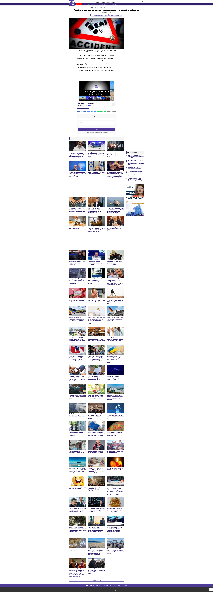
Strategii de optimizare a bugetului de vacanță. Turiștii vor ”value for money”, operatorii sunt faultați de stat (77, 320)
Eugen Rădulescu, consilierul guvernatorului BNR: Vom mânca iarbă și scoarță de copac (136, 156)
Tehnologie (102, 2)
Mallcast (108, 2)
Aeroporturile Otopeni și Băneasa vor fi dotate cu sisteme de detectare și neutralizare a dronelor (96, 416)
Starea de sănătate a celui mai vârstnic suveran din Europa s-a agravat (96, 452)
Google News (90, 105)
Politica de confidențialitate (89, 585)
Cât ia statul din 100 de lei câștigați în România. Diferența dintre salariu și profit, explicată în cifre (115, 154)
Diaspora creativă (108, 1)
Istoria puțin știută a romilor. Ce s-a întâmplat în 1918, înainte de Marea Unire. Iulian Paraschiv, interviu (96, 154)
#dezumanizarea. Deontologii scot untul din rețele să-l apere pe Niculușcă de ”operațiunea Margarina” (115, 511)
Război (88, 1)
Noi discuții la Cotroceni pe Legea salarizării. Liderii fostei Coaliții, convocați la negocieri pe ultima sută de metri (135, 173)
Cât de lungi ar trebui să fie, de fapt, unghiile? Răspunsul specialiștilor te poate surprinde (77, 210)
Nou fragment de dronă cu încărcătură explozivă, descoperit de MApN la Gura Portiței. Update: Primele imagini (77, 529)
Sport (97, 2)
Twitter (92, 111)
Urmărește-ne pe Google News (116, 15)
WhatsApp (102, 111)
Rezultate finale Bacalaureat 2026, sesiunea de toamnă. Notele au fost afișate (77, 434)
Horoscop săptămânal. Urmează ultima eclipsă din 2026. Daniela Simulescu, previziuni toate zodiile (135, 179)
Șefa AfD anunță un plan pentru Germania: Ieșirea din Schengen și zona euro (115, 319)
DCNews (72, 3)
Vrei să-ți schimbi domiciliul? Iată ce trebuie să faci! (76, 227)
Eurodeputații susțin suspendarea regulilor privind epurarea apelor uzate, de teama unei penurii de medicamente (77, 281)
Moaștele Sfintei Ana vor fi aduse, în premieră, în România (77, 549)
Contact (114, 585)
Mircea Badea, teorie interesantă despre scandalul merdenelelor (134, 168)
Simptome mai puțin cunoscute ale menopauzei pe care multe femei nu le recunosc (77, 300)
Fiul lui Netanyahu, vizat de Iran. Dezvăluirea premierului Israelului (96, 173)
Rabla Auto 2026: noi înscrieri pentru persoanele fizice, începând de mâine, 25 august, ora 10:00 (96, 281)
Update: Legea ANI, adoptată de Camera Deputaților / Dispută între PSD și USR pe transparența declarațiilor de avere (96, 340)
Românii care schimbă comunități (120, 1)
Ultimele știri (78, 1)
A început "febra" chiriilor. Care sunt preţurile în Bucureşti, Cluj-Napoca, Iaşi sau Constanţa (115, 339)
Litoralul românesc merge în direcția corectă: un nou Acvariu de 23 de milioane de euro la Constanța (115, 397)
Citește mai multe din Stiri (96, 580)
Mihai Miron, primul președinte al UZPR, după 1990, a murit (115, 469)
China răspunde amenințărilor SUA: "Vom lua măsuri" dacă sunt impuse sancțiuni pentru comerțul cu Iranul (77, 358)
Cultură (135, 1)
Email (112, 111)
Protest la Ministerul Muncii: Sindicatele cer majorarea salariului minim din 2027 (95, 378)
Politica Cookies (98, 585)
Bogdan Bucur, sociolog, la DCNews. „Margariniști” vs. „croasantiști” (95, 263)
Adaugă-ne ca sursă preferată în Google (100, 15)
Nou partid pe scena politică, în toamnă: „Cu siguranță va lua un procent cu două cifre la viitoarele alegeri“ (102, 4)
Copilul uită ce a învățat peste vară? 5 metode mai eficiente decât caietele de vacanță (95, 396)
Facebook (82, 111)
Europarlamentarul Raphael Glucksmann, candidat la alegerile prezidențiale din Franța (96, 488)
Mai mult (113, 2)
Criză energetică (94, 1)
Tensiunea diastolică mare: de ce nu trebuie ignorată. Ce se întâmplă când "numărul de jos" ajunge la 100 (77, 379)
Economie (101, 1)
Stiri (95, 7)
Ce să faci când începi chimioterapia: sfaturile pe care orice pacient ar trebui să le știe (77, 452)
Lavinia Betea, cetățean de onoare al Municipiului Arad (115, 451)
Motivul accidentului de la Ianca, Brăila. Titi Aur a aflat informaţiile (77, 263)
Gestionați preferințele (107, 585)
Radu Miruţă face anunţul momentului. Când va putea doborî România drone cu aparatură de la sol (95, 210)
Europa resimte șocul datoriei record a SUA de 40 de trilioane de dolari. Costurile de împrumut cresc (96, 435)
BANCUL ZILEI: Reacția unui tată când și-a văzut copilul (77, 487)
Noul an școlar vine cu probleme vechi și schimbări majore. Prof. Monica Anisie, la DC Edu (96, 510)
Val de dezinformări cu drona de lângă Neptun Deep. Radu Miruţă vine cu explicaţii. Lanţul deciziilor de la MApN (115, 210)
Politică (83, 1)
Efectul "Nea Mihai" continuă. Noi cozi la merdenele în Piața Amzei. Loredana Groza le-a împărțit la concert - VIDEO (95, 358)
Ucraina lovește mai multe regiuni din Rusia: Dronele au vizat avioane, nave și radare (76, 415)
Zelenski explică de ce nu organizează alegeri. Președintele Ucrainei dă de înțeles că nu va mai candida (96, 571)
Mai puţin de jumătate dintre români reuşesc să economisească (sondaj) (114, 263)
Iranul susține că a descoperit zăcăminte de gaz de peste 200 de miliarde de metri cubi (115, 434)
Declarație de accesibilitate (122, 585)
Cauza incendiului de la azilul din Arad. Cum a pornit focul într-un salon (77, 396)
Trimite (96, 129)
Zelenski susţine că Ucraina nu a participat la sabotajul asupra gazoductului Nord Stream (77, 510)
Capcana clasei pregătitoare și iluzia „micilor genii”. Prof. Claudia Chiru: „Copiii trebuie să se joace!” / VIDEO (96, 470)
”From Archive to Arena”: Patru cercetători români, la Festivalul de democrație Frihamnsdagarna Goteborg (115, 551)
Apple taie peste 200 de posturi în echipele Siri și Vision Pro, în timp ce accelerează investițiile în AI (115, 416)
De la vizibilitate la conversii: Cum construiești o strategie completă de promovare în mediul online (96, 300)
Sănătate (130, 1)
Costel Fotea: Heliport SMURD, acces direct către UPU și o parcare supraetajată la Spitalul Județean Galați (77, 340)
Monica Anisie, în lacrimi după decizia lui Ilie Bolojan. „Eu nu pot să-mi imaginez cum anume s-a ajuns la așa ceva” (77, 174)
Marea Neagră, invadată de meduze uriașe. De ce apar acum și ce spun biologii (115, 378)
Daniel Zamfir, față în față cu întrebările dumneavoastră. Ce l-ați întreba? (115, 228)
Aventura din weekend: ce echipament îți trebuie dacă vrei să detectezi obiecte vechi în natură (115, 301)
